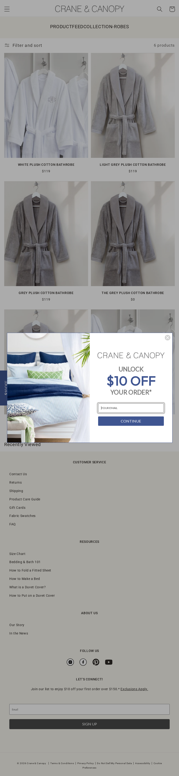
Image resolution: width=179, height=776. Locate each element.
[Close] (167, 337)
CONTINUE (131, 421)
